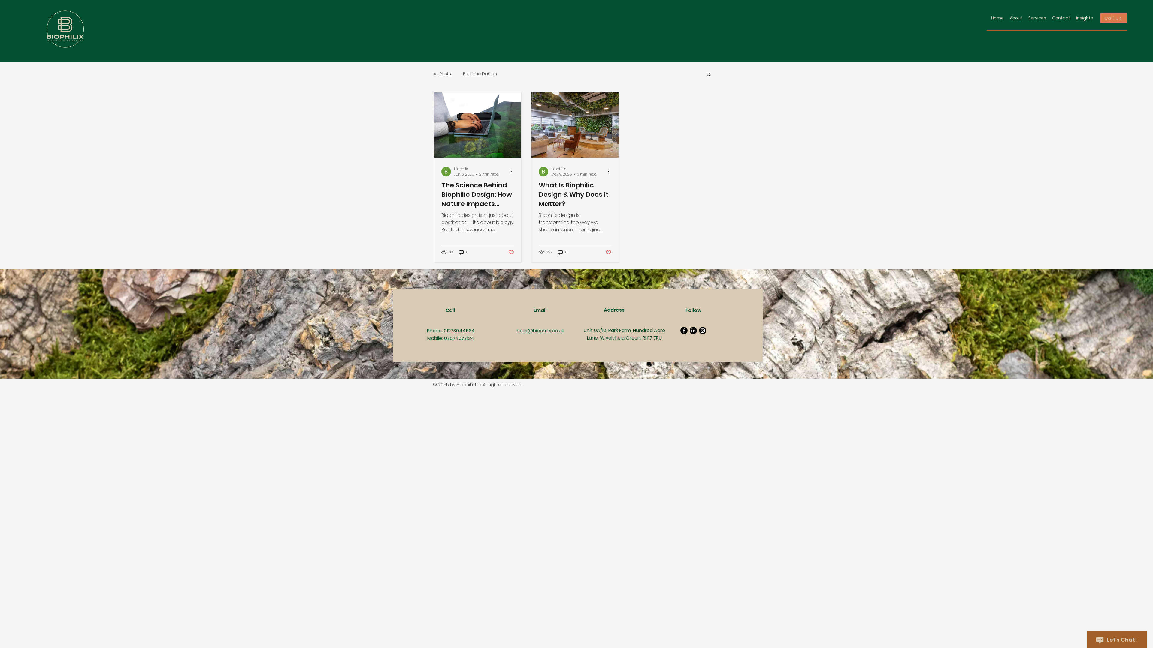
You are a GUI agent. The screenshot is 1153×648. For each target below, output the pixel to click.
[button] (708, 75)
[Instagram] (702, 330)
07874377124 (459, 338)
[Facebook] (684, 330)
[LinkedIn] (693, 330)
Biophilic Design (480, 74)
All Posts (442, 74)
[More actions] (513, 171)
